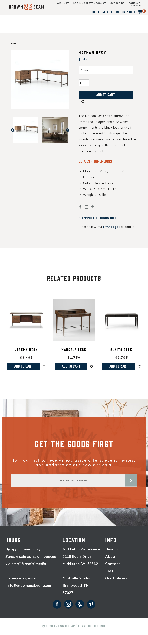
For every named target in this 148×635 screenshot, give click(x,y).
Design (111, 549)
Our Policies (116, 578)
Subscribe (117, 3)
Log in (77, 3)
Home (13, 44)
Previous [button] (14, 130)
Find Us (120, 11)
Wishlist (63, 3)
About (131, 11)
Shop (94, 11)
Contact (135, 3)
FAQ (109, 571)
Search (136, 5)
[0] (140, 11)
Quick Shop (26, 338)
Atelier (107, 11)
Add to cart (23, 366)
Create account (95, 3)
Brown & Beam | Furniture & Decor (80, 626)
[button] (83, 102)
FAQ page (110, 227)
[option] (25, 130)
